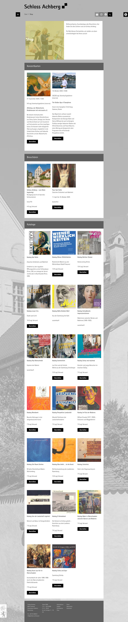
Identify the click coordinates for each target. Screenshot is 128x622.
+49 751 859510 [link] (33, 614)
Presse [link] (68, 604)
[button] (18, 14)
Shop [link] (58, 610)
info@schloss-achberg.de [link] (33, 616)
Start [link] (26, 14)
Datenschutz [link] (69, 606)
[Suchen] (110, 14)
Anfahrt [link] (58, 606)
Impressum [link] (69, 608)
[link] (125, 14)
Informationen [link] (60, 604)
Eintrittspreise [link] (60, 608)
